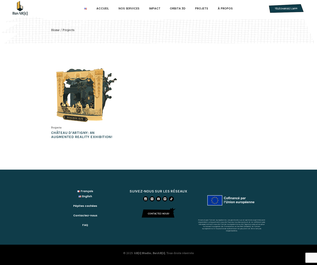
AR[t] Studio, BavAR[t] (149, 253)
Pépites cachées (85, 206)
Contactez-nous (85, 215)
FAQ (85, 225)
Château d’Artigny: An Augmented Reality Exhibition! (81, 135)
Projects (56, 127)
